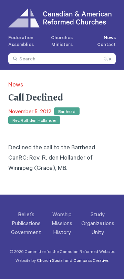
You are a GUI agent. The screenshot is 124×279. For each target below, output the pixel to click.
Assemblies (21, 44)
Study (98, 214)
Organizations (97, 223)
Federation (20, 37)
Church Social (50, 260)
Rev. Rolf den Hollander (34, 120)
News (110, 37)
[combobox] (62, 58)
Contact (106, 44)
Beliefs (26, 214)
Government (26, 232)
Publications (26, 223)
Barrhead (66, 111)
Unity (98, 232)
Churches (62, 37)
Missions (62, 223)
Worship (62, 214)
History (62, 232)
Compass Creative (90, 260)
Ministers (62, 44)
